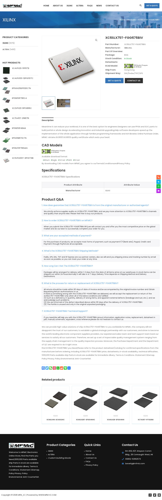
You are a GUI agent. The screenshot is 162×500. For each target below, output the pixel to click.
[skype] (158, 182)
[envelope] (158, 191)
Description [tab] (48, 120)
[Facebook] (150, 495)
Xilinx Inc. (128, 47)
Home (88, 451)
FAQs (88, 461)
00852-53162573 (133, 459)
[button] (96, 40)
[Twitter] (154, 495)
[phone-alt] (158, 177)
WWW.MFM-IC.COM (47, 495)
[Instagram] (159, 495)
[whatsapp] (158, 186)
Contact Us (91, 458)
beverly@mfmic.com (135, 463)
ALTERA (6, 49)
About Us (90, 454)
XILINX (5, 43)
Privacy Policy (92, 465)
